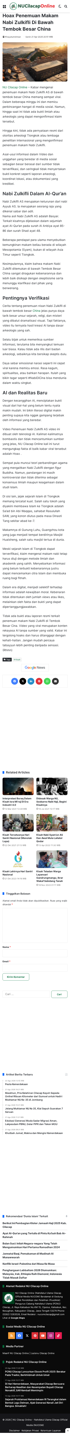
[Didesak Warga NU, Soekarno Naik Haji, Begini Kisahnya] (51, 786)
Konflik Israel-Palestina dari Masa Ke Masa (29, 1263)
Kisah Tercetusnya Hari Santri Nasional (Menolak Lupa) (17, 838)
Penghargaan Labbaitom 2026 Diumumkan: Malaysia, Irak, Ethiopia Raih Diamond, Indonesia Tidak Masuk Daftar (32, 1274)
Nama (7, 947)
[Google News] (35, 667)
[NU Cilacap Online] (32, 6)
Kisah (17, 659)
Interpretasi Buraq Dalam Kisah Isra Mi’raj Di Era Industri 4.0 (17, 801)
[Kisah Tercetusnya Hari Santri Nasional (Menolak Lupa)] (18, 822)
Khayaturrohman (13, 37)
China (36, 310)
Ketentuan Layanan (51, 1430)
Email (6, 961)
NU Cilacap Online (15, 87)
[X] (22, 681)
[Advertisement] (35, 729)
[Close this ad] (67, 1430)
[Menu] (4, 7)
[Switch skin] (60, 7)
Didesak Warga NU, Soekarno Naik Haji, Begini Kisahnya (51, 801)
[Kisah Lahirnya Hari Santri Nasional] (18, 859)
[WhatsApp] (47, 681)
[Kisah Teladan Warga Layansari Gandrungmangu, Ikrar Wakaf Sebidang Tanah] (51, 859)
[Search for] (65, 7)
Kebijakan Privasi (30, 1430)
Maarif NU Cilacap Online (16, 1353)
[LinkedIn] (31, 681)
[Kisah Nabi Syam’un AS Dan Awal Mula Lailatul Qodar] (51, 822)
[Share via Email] (55, 681)
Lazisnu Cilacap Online (43, 1353)
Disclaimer (14, 1430)
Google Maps (18, 1317)
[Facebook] (14, 681)
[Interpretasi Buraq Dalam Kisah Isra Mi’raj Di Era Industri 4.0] (18, 786)
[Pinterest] (39, 681)
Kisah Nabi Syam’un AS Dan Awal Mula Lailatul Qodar (49, 838)
